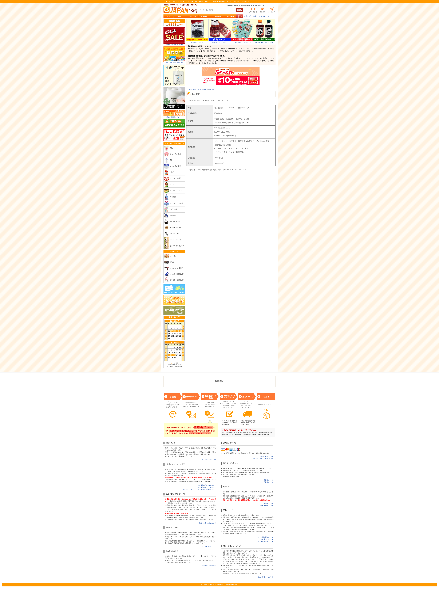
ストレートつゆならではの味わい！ (264, 42)
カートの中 (271, 12)
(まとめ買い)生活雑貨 (176, 203)
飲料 (171, 160)
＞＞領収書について (267, 480)
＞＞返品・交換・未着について (206, 523)
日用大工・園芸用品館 (176, 274)
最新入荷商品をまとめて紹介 (174, 63)
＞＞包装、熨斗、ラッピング (264, 577)
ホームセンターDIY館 (176, 268)
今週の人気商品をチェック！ (174, 117)
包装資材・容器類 (176, 227)
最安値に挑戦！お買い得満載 (174, 44)
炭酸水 (255, 16)
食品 (171, 148)
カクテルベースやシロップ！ (242, 42)
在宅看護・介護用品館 (176, 280)
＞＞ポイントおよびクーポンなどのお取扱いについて (199, 489)
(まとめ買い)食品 (175, 154)
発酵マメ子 (248, 16)
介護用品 (173, 215)
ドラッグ (173, 184)
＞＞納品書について (267, 482)
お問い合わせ (253, 12)
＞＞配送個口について (266, 505)
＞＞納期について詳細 (209, 459)
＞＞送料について (267, 503)
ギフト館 (173, 256)
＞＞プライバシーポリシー (207, 566)
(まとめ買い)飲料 (175, 166)
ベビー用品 (173, 209)
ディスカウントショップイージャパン (197, 89)
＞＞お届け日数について (265, 537)
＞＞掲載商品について (209, 546)
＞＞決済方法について (266, 456)
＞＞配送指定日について (265, 541)
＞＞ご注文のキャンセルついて (206, 487)
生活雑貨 (173, 197)
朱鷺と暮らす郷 (264, 16)
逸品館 (172, 262)
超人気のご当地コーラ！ (219, 42)
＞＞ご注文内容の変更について (206, 485)
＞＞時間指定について (266, 539)
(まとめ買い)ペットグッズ (177, 246)
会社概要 (262, 12)
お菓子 (172, 172)
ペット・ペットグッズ (177, 240)
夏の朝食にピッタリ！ (197, 42)
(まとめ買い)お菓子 (175, 178)
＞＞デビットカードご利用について (262, 458)
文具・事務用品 (175, 221)
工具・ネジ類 (174, 234)
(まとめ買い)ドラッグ (176, 190)
